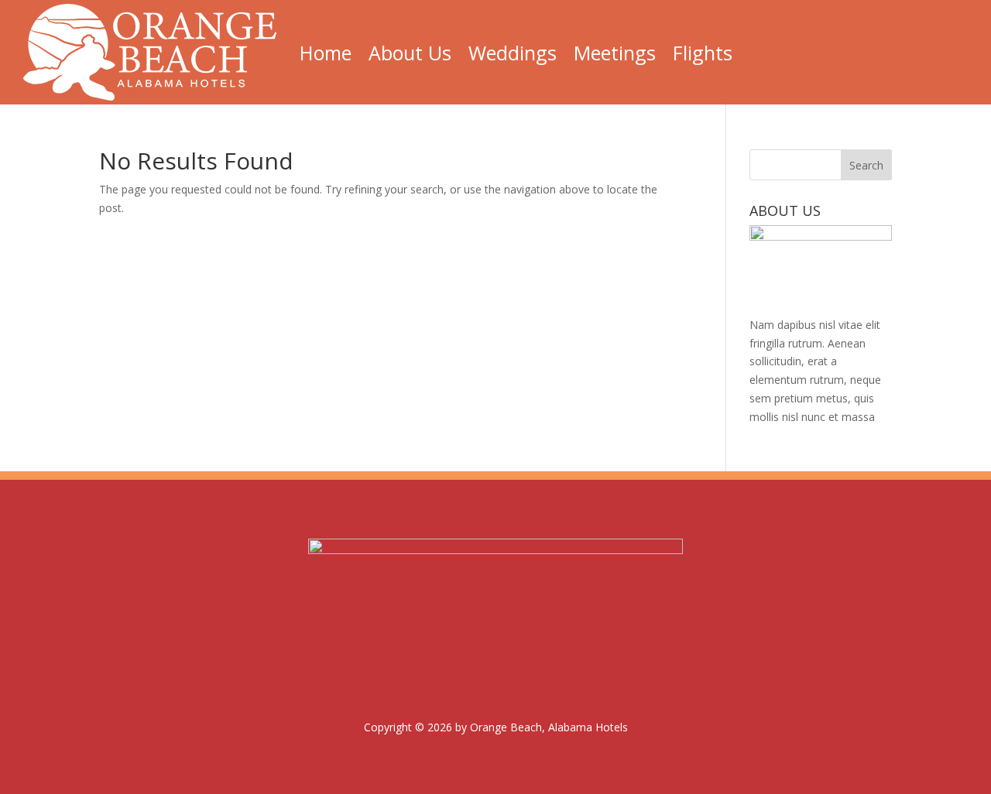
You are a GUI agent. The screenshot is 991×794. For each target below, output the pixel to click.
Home (325, 52)
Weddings (512, 52)
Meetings (615, 52)
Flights (702, 52)
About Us (410, 52)
